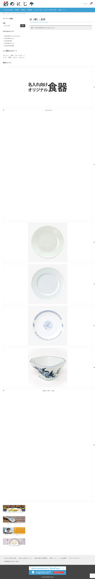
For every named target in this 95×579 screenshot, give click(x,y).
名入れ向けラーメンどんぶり (12, 36)
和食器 (17, 9)
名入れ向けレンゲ (9, 38)
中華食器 (29, 9)
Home (4, 13)
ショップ (8, 13)
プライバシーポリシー (75, 558)
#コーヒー (22, 57)
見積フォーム (62, 9)
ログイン (85, 3)
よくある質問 (62, 558)
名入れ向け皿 (8, 40)
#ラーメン (6, 55)
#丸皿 (12, 55)
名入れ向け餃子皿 (9, 45)
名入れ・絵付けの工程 (50, 9)
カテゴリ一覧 (38, 9)
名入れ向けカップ (9, 43)
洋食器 (23, 9)
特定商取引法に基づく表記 (11, 561)
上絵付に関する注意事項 (40, 558)
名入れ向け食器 (8, 9)
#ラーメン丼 (18, 55)
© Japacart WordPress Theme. (47, 576)
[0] (91, 4)
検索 (4, 23)
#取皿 (9, 57)
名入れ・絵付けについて (25, 558)
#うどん (15, 57)
